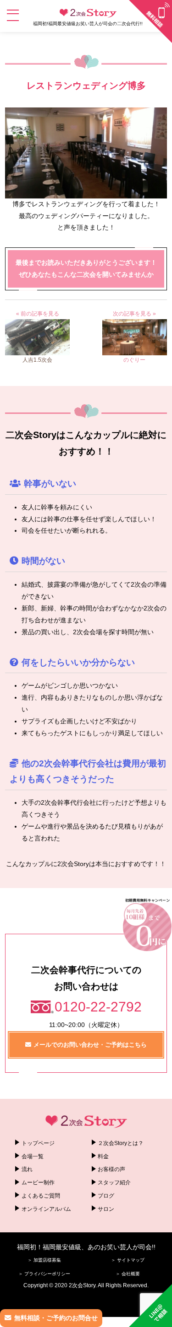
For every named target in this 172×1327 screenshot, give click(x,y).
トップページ (38, 1143)
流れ (27, 1169)
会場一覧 (33, 1156)
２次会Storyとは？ (121, 1143)
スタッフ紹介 (114, 1182)
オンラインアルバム (46, 1209)
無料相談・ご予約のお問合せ (56, 1318)
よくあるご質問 (41, 1196)
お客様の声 (111, 1169)
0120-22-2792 (98, 1006)
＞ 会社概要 (128, 1273)
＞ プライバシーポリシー (44, 1273)
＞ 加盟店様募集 (44, 1260)
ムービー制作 (38, 1182)
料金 (103, 1156)
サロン (106, 1209)
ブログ (106, 1196)
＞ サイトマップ (127, 1260)
